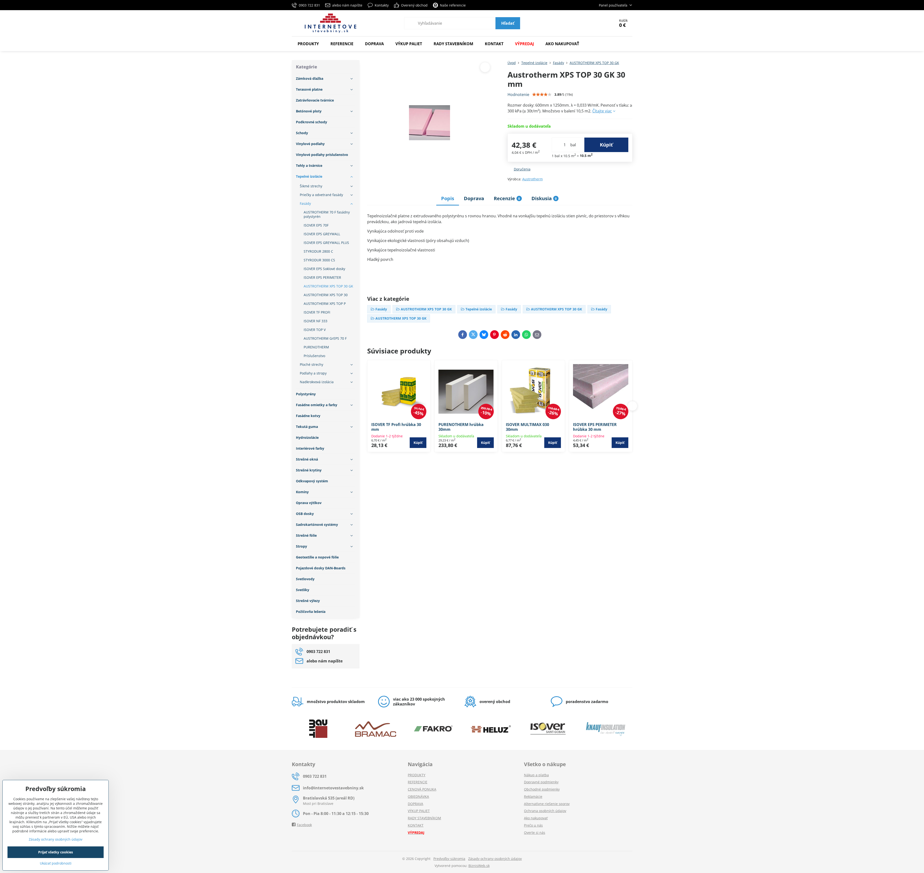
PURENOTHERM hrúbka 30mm (461, 427)
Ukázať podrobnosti (56, 863)
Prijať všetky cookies (55, 852)
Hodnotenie (518, 94)
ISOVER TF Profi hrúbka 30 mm (396, 427)
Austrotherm (532, 179)
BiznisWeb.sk (479, 865)
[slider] (542, 94)
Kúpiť (606, 144)
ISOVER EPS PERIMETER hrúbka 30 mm (595, 427)
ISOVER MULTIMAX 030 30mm (527, 427)
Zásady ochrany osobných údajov (495, 858)
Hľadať (507, 23)
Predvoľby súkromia (449, 858)
